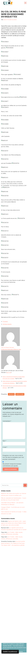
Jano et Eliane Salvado (10, 19)
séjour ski (11, 394)
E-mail (5, 447)
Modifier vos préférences (10, 651)
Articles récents (7, 324)
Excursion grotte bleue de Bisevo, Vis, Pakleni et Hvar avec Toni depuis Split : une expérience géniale (13, 543)
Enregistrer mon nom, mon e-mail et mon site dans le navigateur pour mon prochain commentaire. (13, 457)
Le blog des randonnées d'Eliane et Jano (11, 349)
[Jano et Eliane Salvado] (10, 345)
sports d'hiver (20, 394)
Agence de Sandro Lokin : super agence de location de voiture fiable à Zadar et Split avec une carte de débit (13, 523)
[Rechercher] (25, 485)
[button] (25, 3)
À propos (5, 321)
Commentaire (7, 421)
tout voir (8, 372)
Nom (4, 441)
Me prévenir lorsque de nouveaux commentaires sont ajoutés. (12, 464)
